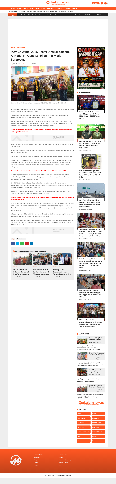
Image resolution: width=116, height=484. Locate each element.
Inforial (75, 8)
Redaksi (61, 457)
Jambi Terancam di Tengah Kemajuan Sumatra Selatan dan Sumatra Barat (52, 14)
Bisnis (31, 8)
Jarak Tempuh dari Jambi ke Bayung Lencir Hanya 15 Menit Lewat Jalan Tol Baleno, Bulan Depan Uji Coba (89, 203)
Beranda (12, 8)
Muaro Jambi (62, 11)
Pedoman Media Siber (65, 460)
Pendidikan (58, 8)
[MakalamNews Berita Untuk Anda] (58, 5)
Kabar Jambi (53, 11)
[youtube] (15, 3)
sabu (93, 440)
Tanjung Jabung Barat (84, 431)
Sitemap (95, 3)
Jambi (79, 413)
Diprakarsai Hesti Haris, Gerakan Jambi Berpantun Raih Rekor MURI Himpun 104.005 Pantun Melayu (90, 115)
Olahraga (67, 8)
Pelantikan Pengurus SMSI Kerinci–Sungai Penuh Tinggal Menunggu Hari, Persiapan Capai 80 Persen (90, 294)
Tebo (79, 436)
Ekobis (36, 465)
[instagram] (13, 3)
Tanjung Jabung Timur (98, 431)
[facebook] (8, 3)
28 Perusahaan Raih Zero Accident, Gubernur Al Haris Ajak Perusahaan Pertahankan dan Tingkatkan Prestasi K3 (90, 323)
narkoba (80, 440)
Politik (25, 8)
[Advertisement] (58, 34)
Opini (37, 8)
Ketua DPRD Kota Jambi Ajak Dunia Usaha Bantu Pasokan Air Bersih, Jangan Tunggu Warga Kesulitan (96, 354)
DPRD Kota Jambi (31, 11)
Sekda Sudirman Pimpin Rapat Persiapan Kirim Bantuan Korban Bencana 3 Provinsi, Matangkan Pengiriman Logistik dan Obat (90, 233)
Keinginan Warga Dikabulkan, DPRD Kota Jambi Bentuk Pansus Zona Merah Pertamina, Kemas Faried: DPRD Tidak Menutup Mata (90, 263)
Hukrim (19, 8)
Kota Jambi (22, 11)
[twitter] (11, 3)
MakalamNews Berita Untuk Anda (63, 475)
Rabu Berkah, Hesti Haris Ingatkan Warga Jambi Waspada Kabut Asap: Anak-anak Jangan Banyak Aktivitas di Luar (42, 272)
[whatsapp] (22, 243)
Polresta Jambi (96, 422)
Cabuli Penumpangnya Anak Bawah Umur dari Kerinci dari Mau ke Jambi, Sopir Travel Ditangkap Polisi (90, 174)
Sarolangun (81, 427)
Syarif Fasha (95, 427)
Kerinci (94, 413)
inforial (94, 436)
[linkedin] (31, 243)
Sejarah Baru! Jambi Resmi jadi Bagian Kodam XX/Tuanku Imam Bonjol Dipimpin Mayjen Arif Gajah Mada (90, 144)
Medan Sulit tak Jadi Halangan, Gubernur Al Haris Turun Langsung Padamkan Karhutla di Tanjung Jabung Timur (92, 14)
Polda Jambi (81, 422)
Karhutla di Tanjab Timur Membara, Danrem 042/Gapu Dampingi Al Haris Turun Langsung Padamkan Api (96, 339)
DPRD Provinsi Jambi (43, 11)
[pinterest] (27, 243)
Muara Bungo (81, 418)
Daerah (43, 8)
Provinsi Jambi (13, 11)
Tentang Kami (63, 455)
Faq (60, 465)
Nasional (50, 8)
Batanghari (71, 11)
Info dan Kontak (63, 462)
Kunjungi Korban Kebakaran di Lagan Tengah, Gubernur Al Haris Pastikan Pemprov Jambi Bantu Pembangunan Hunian (62, 272)
